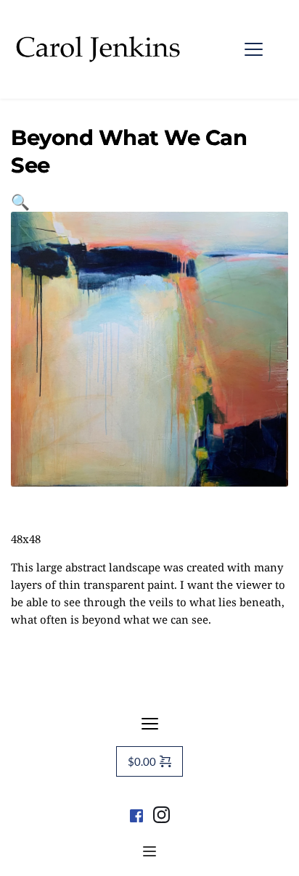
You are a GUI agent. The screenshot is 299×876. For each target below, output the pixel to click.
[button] (254, 49)
